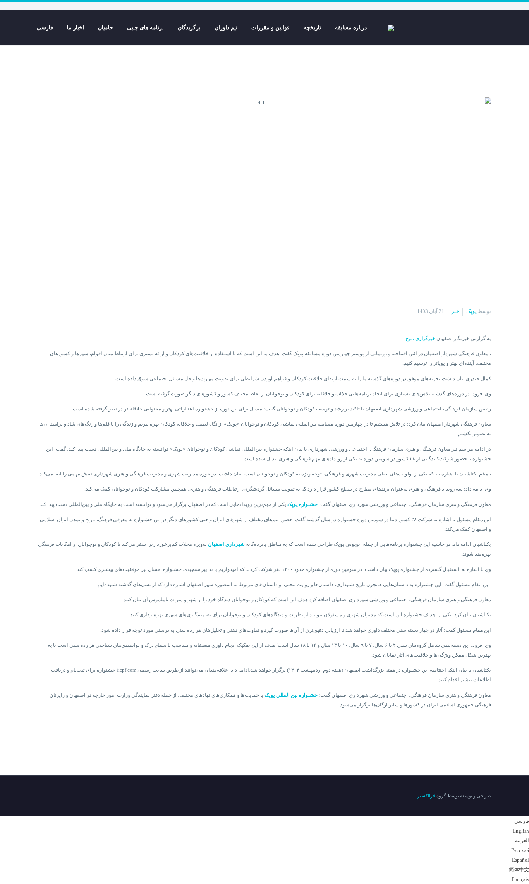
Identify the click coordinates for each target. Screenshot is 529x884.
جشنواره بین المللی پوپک (291, 695)
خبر (455, 311)
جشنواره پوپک (302, 504)
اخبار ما (75, 28)
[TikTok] (40, 796)
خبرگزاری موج (420, 338)
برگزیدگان (189, 28)
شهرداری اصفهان (226, 544)
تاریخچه (312, 28)
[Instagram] (50, 796)
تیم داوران (226, 28)
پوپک (471, 311)
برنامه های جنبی (145, 28)
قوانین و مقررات (270, 28)
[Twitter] (60, 796)
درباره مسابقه (351, 28)
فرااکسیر (426, 796)
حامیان (105, 28)
